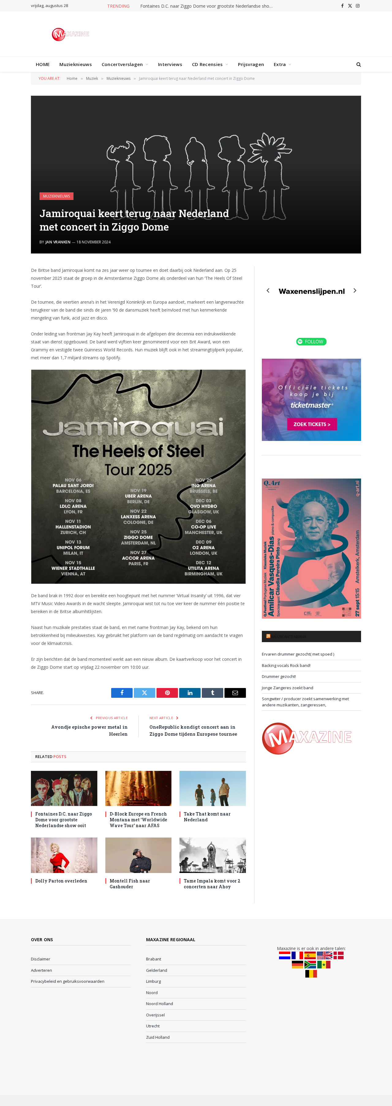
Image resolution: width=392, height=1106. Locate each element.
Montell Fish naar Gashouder (130, 884)
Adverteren (41, 970)
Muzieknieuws (75, 64)
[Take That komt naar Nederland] (212, 788)
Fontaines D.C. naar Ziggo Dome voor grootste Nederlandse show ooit (209, 6)
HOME (43, 64)
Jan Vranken (58, 242)
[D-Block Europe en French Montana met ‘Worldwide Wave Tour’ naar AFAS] (138, 788)
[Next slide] (354, 290)
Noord (152, 992)
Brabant (153, 959)
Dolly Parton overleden (61, 881)
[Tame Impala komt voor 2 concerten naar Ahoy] (212, 855)
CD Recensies (207, 64)
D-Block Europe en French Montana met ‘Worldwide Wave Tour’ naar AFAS (138, 819)
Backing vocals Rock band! (286, 665)
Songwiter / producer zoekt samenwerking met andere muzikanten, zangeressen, (305, 702)
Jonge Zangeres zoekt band (287, 687)
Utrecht (153, 1026)
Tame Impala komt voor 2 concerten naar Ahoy (212, 884)
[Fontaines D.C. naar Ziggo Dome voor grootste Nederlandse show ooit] (64, 788)
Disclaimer (40, 959)
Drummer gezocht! (279, 676)
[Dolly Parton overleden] (64, 855)
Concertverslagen (122, 64)
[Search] (358, 64)
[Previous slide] (268, 290)
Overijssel (155, 1015)
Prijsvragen (251, 64)
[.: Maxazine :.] (71, 34)
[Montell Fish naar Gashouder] (138, 855)
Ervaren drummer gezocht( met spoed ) (298, 654)
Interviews (170, 64)
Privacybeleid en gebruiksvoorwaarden (67, 981)
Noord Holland (159, 1003)
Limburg (153, 981)
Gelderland (156, 970)
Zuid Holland (158, 1037)
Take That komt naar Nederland (207, 817)
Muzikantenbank (289, 636)
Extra (280, 64)
